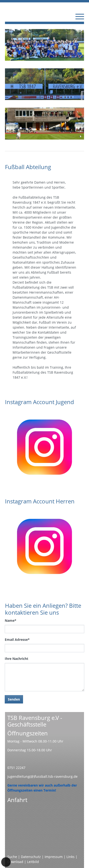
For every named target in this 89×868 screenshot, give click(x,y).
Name (10, 620)
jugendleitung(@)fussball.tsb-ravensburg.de (42, 776)
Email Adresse (17, 639)
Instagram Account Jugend (39, 402)
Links (70, 856)
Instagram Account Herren (40, 501)
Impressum (54, 856)
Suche (12, 856)
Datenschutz (31, 856)
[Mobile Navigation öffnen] (79, 16)
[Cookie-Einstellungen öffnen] (6, 862)
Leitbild (33, 861)
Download (15, 861)
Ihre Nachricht (16, 658)
